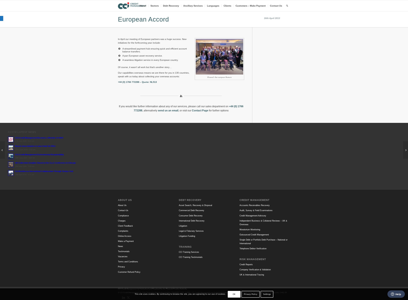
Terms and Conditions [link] (128, 261)
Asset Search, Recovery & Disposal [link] (195, 205)
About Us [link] (122, 205)
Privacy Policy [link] (250, 294)
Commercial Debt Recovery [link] (191, 210)
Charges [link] (122, 221)
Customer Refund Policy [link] (129, 272)
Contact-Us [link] (123, 210)
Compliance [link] (123, 215)
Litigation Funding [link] (187, 236)
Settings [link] (267, 294)
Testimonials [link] (124, 251)
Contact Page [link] (200, 110)
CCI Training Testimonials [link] (191, 257)
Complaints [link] (123, 231)
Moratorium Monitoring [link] (250, 229)
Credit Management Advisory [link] (253, 215)
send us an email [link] (168, 110)
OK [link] (234, 294)
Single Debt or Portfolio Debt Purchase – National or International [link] (264, 242)
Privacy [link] (121, 267)
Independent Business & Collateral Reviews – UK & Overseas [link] (263, 223)
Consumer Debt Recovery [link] (191, 215)
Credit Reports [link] (246, 264)
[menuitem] (142, 5)
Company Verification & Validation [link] (255, 269)
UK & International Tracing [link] (252, 275)
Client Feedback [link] (125, 226)
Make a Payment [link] (126, 241)
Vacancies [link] (122, 256)
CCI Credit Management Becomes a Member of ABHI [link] (39, 138)
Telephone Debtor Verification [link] (253, 248)
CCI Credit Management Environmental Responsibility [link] (39, 155)
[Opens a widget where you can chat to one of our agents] (396, 294)
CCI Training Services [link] (189, 252)
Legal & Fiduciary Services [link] (191, 231)
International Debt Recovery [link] (191, 221)
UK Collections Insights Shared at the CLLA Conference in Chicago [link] (45, 163)
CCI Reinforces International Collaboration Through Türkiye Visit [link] (44, 171)
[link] (1, 18)
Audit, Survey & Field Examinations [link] (256, 210)
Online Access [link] (124, 236)
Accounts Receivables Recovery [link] (255, 205)
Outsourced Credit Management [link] (254, 234)
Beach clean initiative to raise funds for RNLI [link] (35, 146)
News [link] (120, 246)
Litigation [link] (183, 226)
